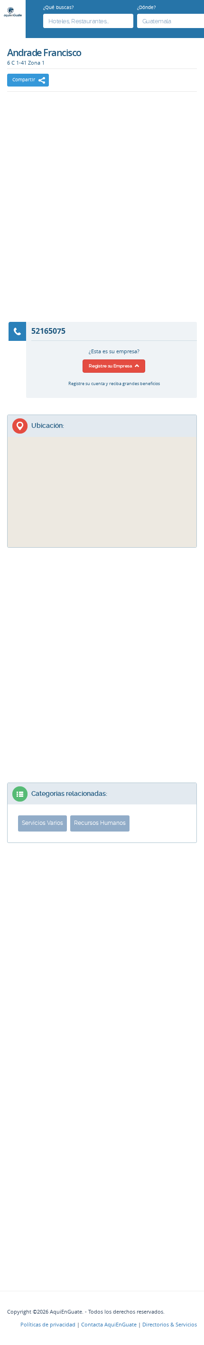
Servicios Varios (42, 823)
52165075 (48, 331)
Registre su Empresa (111, 365)
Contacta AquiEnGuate (109, 1324)
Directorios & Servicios (169, 1324)
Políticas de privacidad (47, 1324)
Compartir (23, 80)
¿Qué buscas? (58, 7)
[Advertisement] (102, 213)
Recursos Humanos (100, 823)
